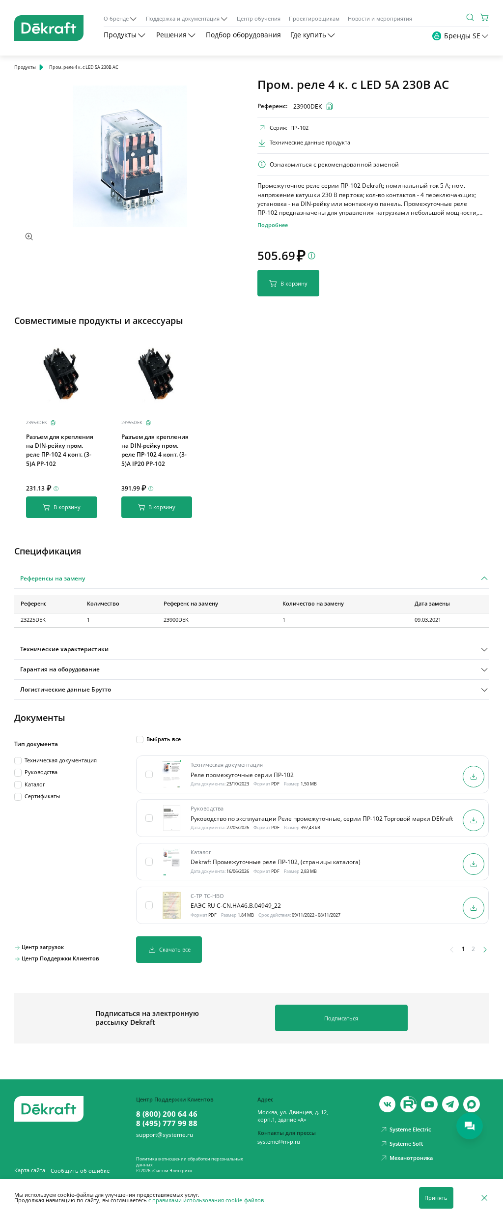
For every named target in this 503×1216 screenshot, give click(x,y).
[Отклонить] (484, 1197)
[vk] (387, 1104)
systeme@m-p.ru (278, 1141)
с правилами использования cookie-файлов (206, 1200)
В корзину (293, 283)
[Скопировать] (53, 423)
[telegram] (450, 1104)
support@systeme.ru (164, 1135)
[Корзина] (484, 17)
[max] (471, 1104)
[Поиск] (470, 17)
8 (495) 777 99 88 (166, 1123)
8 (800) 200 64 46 (166, 1113)
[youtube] (408, 1104)
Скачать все (175, 949)
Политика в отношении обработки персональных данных (189, 1162)
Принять (435, 1197)
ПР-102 (299, 127)
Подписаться (341, 1018)
